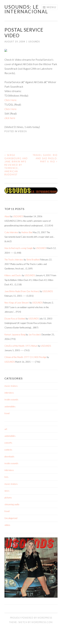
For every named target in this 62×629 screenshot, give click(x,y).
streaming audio (11, 504)
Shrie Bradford (33, 259)
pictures (8, 497)
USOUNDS (34, 41)
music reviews (11, 386)
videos (22, 131)
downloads (9, 456)
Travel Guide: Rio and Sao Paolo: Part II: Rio (45, 158)
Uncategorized (10, 518)
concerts (8, 442)
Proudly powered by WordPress (31, 617)
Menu (51, 7)
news (6, 490)
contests (8, 449)
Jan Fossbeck (34, 334)
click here (9, 117)
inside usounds (11, 399)
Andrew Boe (26, 232)
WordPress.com (41, 622)
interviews (9, 392)
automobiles (10, 406)
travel (7, 413)
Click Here (10, 100)
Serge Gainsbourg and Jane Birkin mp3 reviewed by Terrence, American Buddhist (16, 165)
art (5, 429)
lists (6, 477)
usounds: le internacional (26, 9)
